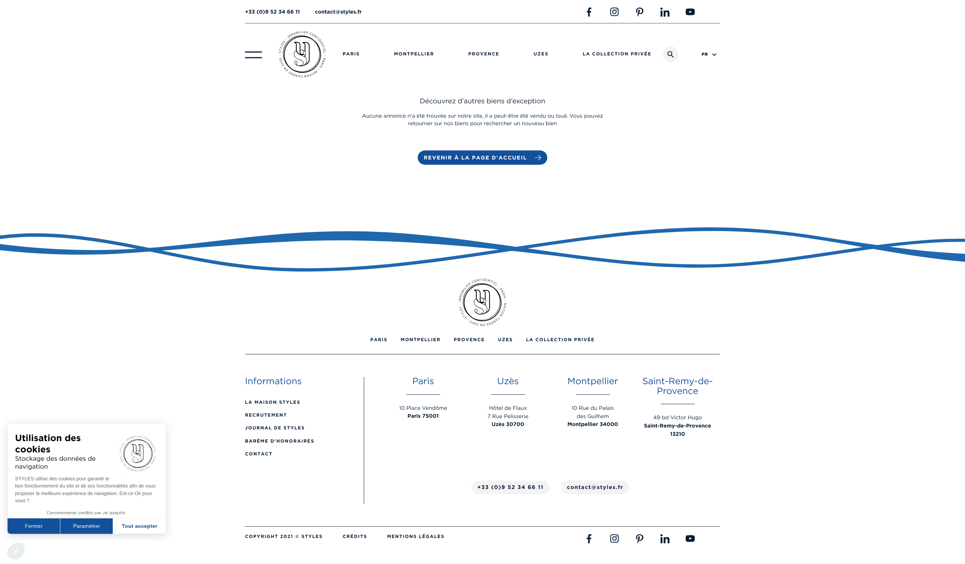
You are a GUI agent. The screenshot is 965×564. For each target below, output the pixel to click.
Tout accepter (139, 526)
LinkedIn (664, 12)
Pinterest (639, 12)
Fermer (34, 526)
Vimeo (715, 12)
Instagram (614, 12)
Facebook (589, 12)
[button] (16, 551)
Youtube (690, 12)
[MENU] (253, 54)
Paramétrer (86, 526)
